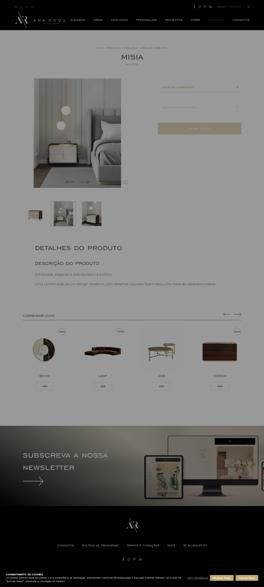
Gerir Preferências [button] (197, 577)
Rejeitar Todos (221, 577)
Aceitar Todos (247, 577)
